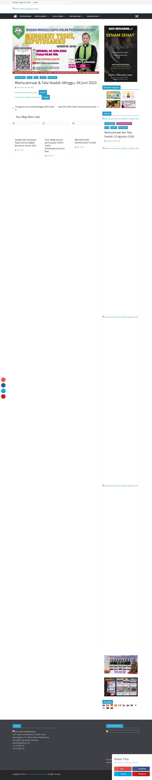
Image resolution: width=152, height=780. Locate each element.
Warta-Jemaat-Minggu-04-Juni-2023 (26, 92)
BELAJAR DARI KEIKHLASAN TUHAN (85, 141)
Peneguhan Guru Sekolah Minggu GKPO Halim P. (34, 108)
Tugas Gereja (57, 16)
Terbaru (43, 77)
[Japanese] (136, 705)
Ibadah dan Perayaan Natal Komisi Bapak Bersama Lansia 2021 (26, 142)
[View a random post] (136, 16)
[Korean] (104, 708)
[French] (108, 705)
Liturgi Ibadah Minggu (124, 123)
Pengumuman (25, 16)
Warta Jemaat (40, 16)
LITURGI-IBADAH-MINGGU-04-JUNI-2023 (27, 97)
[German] (112, 705)
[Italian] (120, 705)
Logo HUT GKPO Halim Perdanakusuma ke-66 (77, 107)
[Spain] (116, 705)
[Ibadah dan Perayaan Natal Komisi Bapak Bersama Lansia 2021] (26, 123)
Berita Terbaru (20, 77)
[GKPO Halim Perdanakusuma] (15, 16)
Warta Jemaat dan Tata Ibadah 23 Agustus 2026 (119, 134)
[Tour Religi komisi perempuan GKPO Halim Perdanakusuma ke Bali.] (56, 123)
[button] (47, 16)
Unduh (43, 92)
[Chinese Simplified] (112, 708)
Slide (36, 77)
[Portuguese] (132, 705)
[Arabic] (108, 708)
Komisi (30, 77)
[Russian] (128, 705)
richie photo (30, 87)
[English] (104, 705)
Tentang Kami (75, 16)
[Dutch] (124, 705)
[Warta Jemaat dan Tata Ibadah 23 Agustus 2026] (120, 118)
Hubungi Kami (92, 16)
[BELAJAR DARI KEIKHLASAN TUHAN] (85, 123)
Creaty (118, 141)
